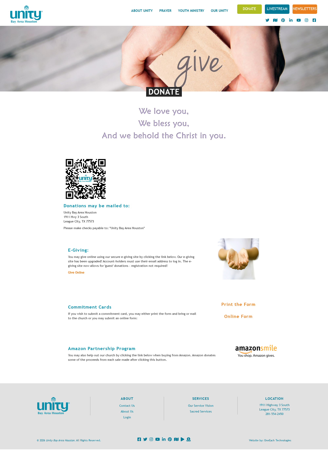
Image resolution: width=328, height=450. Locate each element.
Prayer (165, 10)
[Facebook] (138, 440)
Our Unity (219, 10)
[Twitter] (144, 440)
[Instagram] (150, 440)
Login (127, 417)
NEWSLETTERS (305, 8)
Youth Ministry (191, 10)
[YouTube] (157, 440)
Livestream (277, 8)
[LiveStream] (182, 440)
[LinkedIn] (163, 440)
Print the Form (238, 304)
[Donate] (188, 440)
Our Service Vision (201, 406)
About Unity (142, 10)
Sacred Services (201, 411)
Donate (249, 8)
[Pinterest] (169, 440)
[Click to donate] (238, 259)
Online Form (238, 316)
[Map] (176, 440)
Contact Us (127, 406)
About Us (127, 411)
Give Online (76, 272)
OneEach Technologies (277, 440)
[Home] (26, 14)
